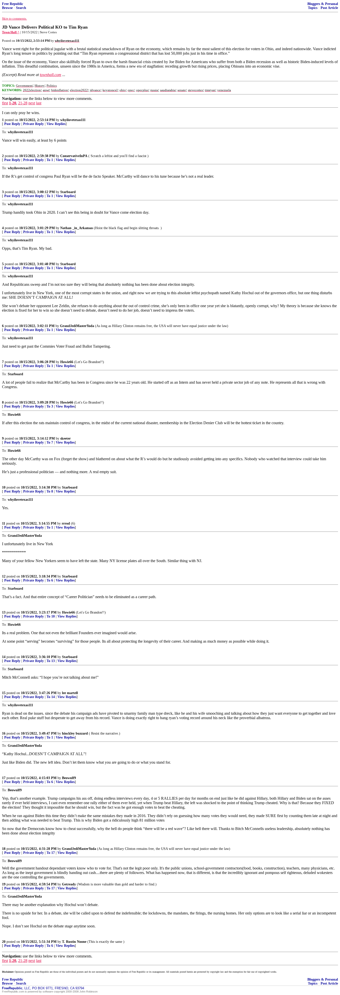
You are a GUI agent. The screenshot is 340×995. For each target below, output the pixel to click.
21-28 (22, 103)
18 (3, 849)
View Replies (56, 124)
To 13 (51, 661)
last (38, 103)
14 (3, 657)
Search (21, 8)
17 (3, 778)
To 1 (50, 160)
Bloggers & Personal (322, 4)
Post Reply (12, 124)
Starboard (68, 192)
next (31, 103)
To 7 (50, 442)
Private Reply (33, 124)
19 (3, 884)
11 (3, 523)
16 (3, 733)
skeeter (65, 438)
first (5, 103)
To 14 (51, 697)
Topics (312, 8)
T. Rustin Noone (74, 942)
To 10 (51, 616)
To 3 (50, 406)
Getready (69, 884)
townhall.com (50, 75)
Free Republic (12, 4)
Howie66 (66, 362)
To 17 (51, 853)
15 (3, 693)
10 (3, 487)
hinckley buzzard (75, 733)
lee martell (70, 693)
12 (3, 576)
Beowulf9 (69, 778)
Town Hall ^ (10, 32)
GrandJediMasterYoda (77, 326)
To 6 (50, 580)
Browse (7, 8)
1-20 (12, 103)
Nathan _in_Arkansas (76, 228)
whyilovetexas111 (73, 120)
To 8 (50, 491)
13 (3, 612)
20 (3, 942)
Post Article (329, 8)
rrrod (66, 523)
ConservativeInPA (73, 156)
